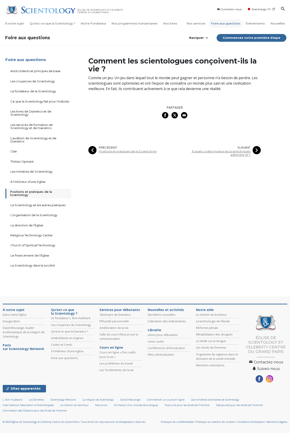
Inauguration (11, 321)
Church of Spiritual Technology (32, 245)
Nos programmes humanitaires (134, 23)
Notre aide (205, 310)
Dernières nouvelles (162, 315)
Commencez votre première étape (251, 37)
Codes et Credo (61, 344)
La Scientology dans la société (32, 265)
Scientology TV (261, 9)
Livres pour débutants (163, 335)
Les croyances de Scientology (32, 81)
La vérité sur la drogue (211, 341)
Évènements (255, 23)
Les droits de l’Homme (211, 347)
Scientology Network (63, 399)
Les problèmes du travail (116, 363)
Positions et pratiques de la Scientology (128, 151)
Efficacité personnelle (114, 321)
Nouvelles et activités (166, 310)
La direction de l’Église (26, 225)
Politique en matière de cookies (215, 421)
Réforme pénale (207, 328)
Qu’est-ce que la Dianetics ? (69, 331)
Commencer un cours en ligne (165, 399)
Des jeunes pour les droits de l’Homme (239, 405)
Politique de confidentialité (177, 421)
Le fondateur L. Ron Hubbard (70, 318)
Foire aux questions (225, 23)
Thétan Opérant (22, 161)
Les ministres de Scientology (31, 171)
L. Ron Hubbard (12, 399)
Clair (13, 151)
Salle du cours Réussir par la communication (118, 336)
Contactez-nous (231, 9)
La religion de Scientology (98, 399)
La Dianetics (36, 399)
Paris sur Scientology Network (23, 347)
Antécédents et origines (67, 338)
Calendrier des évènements (167, 321)
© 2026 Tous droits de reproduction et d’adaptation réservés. (74, 421)
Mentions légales (277, 421)
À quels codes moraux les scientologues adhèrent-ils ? (221, 153)
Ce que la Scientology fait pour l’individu (39, 101)
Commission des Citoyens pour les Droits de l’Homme (35, 410)
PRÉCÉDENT (108, 147)
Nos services (195, 23)
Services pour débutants (119, 310)
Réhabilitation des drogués (214, 334)
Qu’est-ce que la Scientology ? (52, 23)
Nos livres (170, 23)
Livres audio (156, 341)
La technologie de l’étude (213, 321)
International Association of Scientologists (28, 405)
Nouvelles (277, 23)
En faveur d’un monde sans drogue (136, 405)
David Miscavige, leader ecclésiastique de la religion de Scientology (24, 332)
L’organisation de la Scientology (33, 215)
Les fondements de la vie (116, 370)
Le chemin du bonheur (211, 315)
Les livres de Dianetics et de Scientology (30, 113)
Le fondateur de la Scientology (33, 91)
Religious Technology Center (31, 235)
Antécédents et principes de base (35, 71)
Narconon (101, 405)
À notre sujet (14, 23)
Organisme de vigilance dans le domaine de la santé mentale (217, 356)
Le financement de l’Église (29, 255)
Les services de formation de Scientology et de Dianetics (31, 126)
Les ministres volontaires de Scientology (215, 399)
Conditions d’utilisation (251, 421)
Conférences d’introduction (166, 348)
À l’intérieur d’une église (28, 181)
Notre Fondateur (93, 23)
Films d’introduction (161, 354)
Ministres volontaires (210, 365)
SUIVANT (243, 147)
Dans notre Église (15, 315)
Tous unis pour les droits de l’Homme (186, 405)
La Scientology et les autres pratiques (37, 205)
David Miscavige (130, 399)
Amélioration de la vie (113, 328)
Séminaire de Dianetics (115, 315)
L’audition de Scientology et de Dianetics (33, 139)
